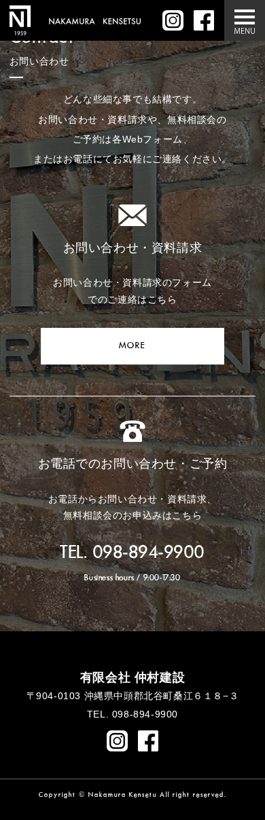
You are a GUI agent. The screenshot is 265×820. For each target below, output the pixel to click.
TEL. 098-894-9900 (132, 553)
